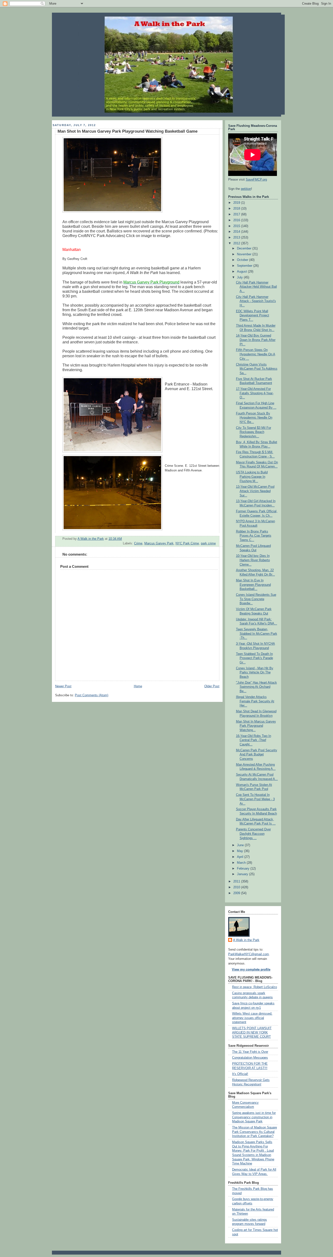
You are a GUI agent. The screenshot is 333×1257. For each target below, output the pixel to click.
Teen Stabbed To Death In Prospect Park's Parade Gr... (254, 658)
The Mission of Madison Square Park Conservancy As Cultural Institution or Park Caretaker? (254, 1132)
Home (138, 686)
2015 (237, 226)
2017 (237, 214)
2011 (237, 881)
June (241, 845)
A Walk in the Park (246, 940)
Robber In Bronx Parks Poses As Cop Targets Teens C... (253, 536)
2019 (237, 202)
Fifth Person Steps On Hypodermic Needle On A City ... (255, 354)
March (242, 862)
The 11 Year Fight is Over (250, 1052)
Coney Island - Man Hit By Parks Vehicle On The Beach (254, 673)
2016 (237, 220)
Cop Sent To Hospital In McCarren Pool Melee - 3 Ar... (255, 799)
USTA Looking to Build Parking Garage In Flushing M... (252, 477)
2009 (237, 893)
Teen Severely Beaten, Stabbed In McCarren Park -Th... (256, 634)
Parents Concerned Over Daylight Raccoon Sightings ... (253, 834)
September (245, 265)
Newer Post (63, 686)
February (243, 868)
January (243, 874)
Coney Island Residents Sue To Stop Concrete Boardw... (256, 599)
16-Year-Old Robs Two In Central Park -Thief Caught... (253, 740)
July (240, 277)
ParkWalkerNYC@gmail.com (248, 954)
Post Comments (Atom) (91, 695)
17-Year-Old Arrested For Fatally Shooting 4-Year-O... (255, 393)
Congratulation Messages (250, 1057)
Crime (138, 543)
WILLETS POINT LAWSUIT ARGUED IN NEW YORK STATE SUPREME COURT (252, 1032)
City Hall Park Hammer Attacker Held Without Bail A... (256, 287)
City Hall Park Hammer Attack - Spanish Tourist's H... (256, 301)
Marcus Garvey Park (159, 543)
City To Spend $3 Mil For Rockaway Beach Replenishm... (253, 432)
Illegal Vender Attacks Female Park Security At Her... (255, 701)
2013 (237, 237)
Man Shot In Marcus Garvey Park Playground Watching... (256, 726)
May (240, 851)
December (244, 248)
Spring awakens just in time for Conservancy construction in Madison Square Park (254, 1117)
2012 (237, 243)
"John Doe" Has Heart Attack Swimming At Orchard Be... (256, 687)
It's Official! (240, 1074)
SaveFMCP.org (256, 179)
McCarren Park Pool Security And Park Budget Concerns (256, 755)
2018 (237, 208)
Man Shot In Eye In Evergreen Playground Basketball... (253, 585)
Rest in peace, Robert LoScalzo (254, 987)
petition (246, 189)
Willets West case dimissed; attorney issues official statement (252, 1018)
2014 (237, 231)
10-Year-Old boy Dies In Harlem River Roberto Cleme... (253, 560)
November (244, 254)
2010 (237, 887)
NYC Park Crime (187, 543)
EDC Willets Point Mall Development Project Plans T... (252, 315)
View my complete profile (251, 969)
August (242, 271)
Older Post (211, 686)
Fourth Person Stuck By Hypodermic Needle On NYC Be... (254, 418)
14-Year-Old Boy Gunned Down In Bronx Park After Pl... (255, 340)
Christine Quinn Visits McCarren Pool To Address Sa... (256, 369)
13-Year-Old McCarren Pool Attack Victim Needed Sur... (255, 491)
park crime (208, 543)
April (240, 857)
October (243, 260)
